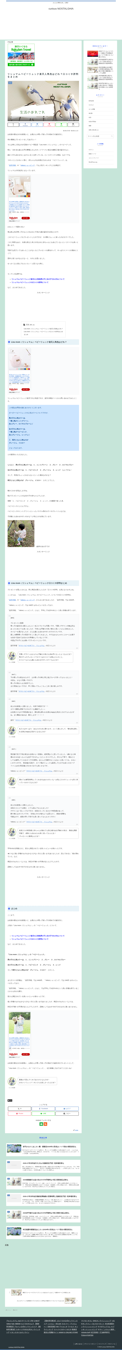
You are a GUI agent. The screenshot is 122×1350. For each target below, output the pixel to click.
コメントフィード (94, 158)
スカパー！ (66, 1324)
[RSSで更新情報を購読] (45, 1124)
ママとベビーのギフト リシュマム (31, 645)
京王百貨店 (94, 1332)
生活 (11, 1100)
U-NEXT (37, 1321)
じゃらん (51, 1324)
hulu (12, 1324)
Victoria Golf (85, 1332)
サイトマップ (102, 1344)
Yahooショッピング (27, 165)
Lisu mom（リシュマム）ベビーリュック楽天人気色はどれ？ (43, 328)
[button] (73, 125)
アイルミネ (63, 1327)
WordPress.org (93, 162)
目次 (27, 325)
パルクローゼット (97, 1324)
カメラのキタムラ (27, 1324)
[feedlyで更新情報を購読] (41, 1124)
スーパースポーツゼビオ (63, 1329)
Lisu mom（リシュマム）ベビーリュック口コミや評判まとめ (43, 331)
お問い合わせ (78, 1344)
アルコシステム (12, 1321)
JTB (31, 1321)
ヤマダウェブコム (104, 1327)
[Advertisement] (61, 27)
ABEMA (18, 1324)
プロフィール (111, 1344)
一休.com (57, 1324)
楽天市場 (12, 165)
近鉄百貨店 (52, 1327)
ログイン (91, 149)
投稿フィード (92, 154)
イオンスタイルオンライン (19, 1332)
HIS (57, 1327)
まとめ (26, 334)
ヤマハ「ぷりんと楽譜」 (106, 1329)
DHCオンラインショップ (102, 1321)
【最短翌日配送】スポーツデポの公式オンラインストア (23, 1329)
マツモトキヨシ (86, 1321)
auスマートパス (24, 1321)
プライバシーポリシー (90, 1344)
